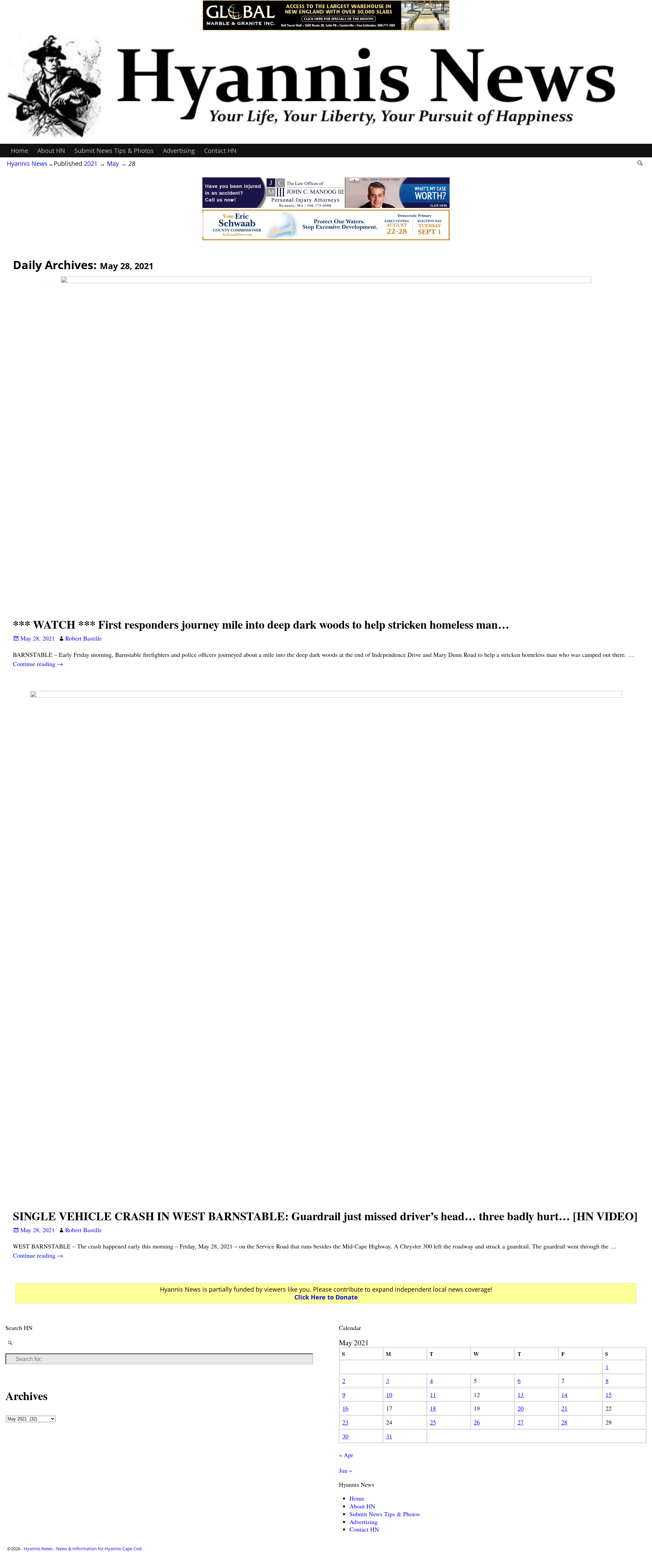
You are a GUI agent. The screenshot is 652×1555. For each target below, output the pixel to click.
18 (433, 1408)
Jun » (345, 1470)
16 (345, 1408)
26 (477, 1422)
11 (433, 1395)
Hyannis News (27, 163)
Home (19, 150)
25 (433, 1422)
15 (608, 1395)
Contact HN (220, 150)
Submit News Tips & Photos (114, 150)
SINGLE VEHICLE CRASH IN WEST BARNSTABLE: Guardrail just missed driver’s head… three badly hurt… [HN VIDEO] (325, 1215)
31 (389, 1436)
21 (564, 1408)
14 (564, 1395)
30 (345, 1436)
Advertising (179, 150)
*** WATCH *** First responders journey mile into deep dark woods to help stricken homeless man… (261, 624)
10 (389, 1395)
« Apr (346, 1455)
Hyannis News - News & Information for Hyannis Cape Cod (83, 1548)
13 (521, 1395)
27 (521, 1422)
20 (521, 1408)
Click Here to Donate (326, 1297)
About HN (51, 150)
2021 (90, 163)
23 (345, 1422)
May (113, 163)
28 (564, 1422)
